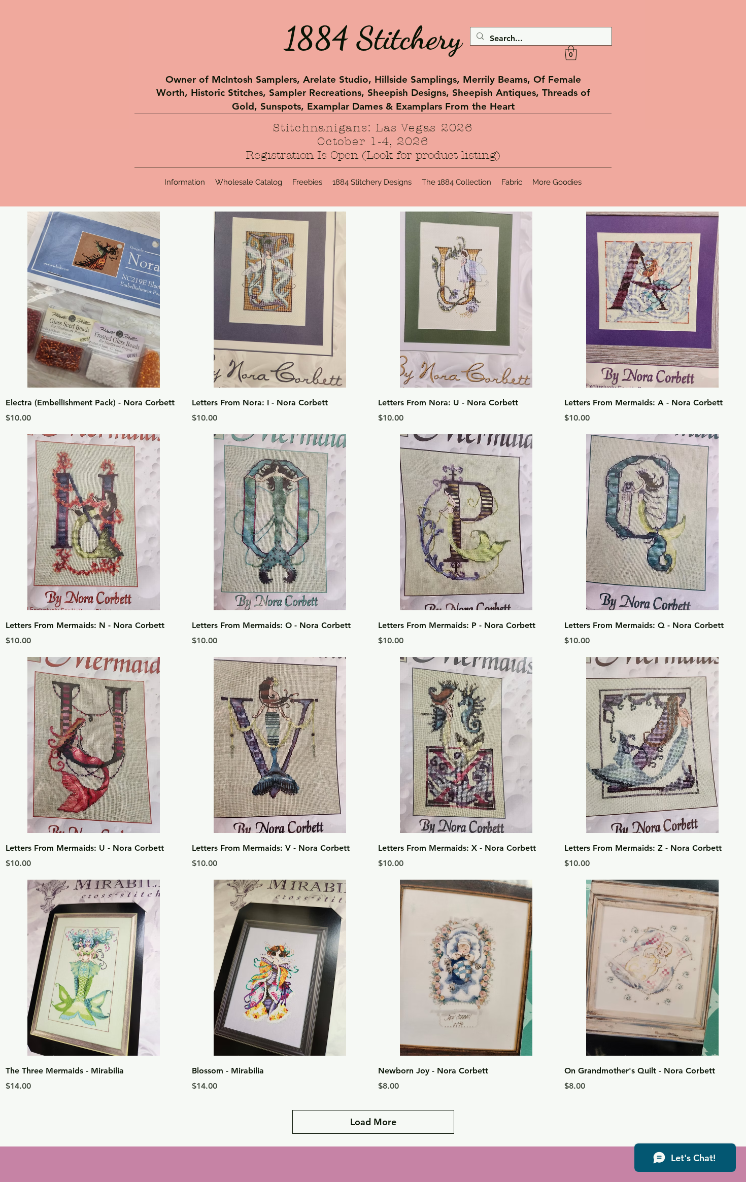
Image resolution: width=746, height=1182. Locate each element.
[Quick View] (94, 300)
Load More (373, 1122)
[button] (571, 53)
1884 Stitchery (373, 38)
